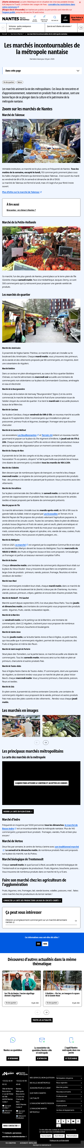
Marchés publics (62, 1087)
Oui (38, 944)
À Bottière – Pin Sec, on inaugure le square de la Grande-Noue (62, 995)
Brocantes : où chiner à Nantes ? (21, 210)
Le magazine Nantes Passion (42, 1103)
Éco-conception (11, 1143)
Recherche (54, 20)
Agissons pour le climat (40, 1088)
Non (45, 944)
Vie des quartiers (8, 82)
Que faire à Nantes (38, 1093)
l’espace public (8, 12)
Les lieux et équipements (65, 1110)
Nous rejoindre (61, 1083)
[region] (42, 27)
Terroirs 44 (47, 435)
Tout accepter (46, 1136)
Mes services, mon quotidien (42, 1078)
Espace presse (61, 1106)
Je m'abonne (13, 1059)
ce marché (20, 545)
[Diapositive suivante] (81, 27)
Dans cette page (13, 70)
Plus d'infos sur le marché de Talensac (20, 192)
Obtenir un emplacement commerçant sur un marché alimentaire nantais (36, 921)
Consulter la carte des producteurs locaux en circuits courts (31, 901)
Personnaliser (72, 1136)
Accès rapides (34, 20)
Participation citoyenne (64, 1078)
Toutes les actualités (42, 1020)
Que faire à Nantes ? (77, 19)
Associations (61, 1101)
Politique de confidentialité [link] (59, 1141)
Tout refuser (59, 1136)
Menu (65, 20)
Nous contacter (10, 1126)
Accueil (4, 34)
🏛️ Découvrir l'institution (7, 1112)
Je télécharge (71, 1059)
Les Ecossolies (51, 514)
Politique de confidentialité (42, 1145)
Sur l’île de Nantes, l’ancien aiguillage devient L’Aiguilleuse (19, 995)
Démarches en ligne (44, 20)
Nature (20, 82)
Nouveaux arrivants (63, 1092)
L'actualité (34, 1098)
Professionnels (61, 1096)
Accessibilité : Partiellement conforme (32, 1143)
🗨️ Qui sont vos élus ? (6, 1107)
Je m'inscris (42, 1059)
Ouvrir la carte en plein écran (16, 812)
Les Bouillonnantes (27, 435)
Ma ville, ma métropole (40, 1083)
